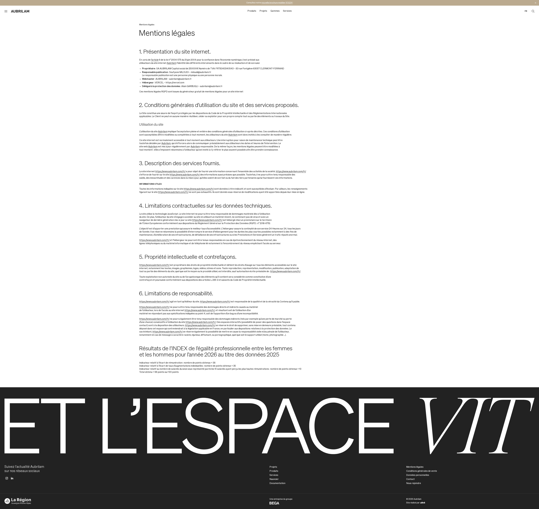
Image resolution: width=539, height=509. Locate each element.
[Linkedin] (12, 478)
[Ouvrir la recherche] (533, 11)
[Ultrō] (422, 502)
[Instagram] (6, 478)
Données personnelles (417, 475)
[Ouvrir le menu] (6, 11)
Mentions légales (414, 467)
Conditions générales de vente (421, 471)
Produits (251, 11)
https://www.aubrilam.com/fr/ (170, 172)
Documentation (277, 483)
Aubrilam (171, 63)
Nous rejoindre (413, 483)
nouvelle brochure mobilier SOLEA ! (277, 3)
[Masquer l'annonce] (535, 3)
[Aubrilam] (20, 11)
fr (526, 11)
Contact (410, 479)
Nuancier (274, 479)
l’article (154, 60)
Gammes (275, 11)
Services (287, 11)
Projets (263, 11)
